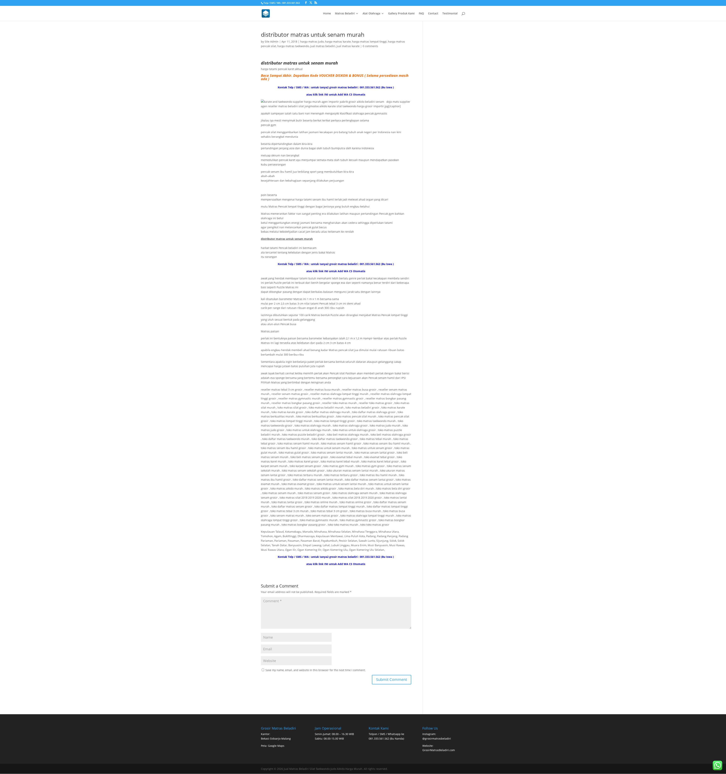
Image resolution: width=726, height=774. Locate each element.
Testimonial (450, 13)
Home (327, 13)
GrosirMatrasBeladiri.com (438, 750)
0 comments (370, 46)
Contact (433, 13)
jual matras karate (348, 46)
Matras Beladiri (345, 13)
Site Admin (271, 41)
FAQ (421, 13)
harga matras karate (338, 41)
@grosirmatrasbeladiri (436, 738)
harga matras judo (312, 41)
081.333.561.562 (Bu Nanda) (386, 738)
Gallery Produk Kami (401, 13)
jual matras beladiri (322, 46)
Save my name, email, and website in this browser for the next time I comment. (315, 670)
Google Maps (276, 746)
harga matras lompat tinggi (369, 41)
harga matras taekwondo (293, 46)
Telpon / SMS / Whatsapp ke (386, 734)
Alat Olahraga (371, 13)
